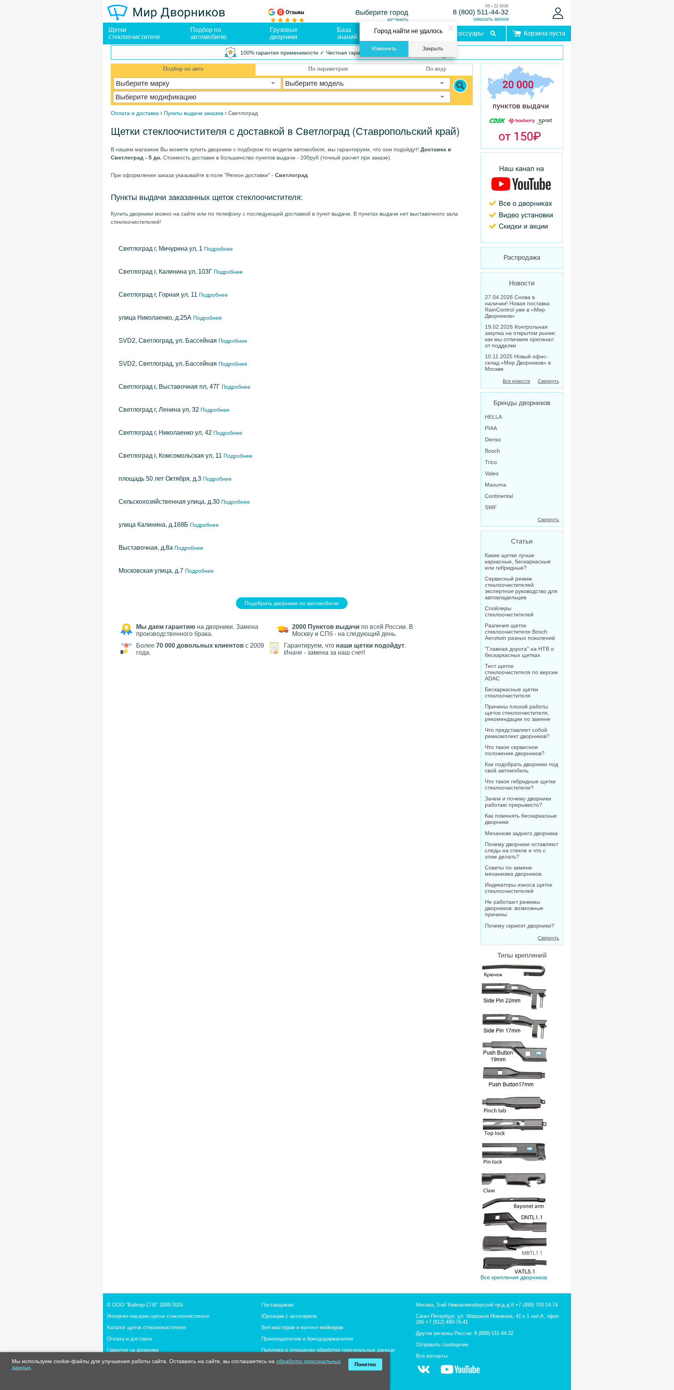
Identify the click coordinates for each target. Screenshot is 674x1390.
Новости (522, 283)
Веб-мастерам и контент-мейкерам (302, 1327)
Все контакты (431, 1356)
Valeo (491, 473)
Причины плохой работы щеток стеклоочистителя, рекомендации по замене (517, 712)
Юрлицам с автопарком (289, 1316)
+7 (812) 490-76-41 (447, 1322)
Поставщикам (277, 1305)
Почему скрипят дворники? (519, 926)
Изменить (384, 48)
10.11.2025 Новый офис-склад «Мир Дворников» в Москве (518, 362)
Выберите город (381, 12)
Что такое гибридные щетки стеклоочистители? (520, 784)
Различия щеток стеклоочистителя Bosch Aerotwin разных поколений (520, 631)
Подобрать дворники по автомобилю (292, 603)
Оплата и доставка (129, 1339)
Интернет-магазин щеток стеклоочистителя (158, 1316)
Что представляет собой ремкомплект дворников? (517, 733)
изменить (397, 19)
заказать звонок (491, 19)
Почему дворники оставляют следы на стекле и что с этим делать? (521, 850)
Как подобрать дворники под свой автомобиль (521, 767)
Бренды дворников (521, 403)
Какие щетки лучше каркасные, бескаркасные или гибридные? (518, 561)
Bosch (492, 451)
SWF (491, 507)
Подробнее (217, 249)
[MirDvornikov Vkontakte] (423, 1373)
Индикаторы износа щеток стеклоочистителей (518, 888)
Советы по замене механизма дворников (513, 870)
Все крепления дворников (514, 1277)
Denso (493, 439)
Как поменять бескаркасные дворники (521, 819)
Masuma (495, 485)
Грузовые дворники (284, 33)
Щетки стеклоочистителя (134, 33)
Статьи (522, 541)
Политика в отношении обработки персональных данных (328, 1350)
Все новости (516, 381)
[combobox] (197, 83)
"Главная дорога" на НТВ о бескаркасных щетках (519, 652)
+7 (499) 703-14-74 (536, 1305)
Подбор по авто (183, 69)
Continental (499, 496)
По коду (436, 69)
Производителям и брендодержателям (307, 1339)
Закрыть (432, 48)
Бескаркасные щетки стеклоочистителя (511, 692)
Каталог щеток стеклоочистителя (146, 1327)
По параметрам (328, 69)
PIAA (491, 428)
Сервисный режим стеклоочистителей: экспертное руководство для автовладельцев (521, 587)
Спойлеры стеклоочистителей (509, 611)
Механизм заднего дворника (521, 833)
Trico (491, 462)
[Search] (460, 86)
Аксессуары (466, 33)
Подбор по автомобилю (208, 33)
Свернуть (548, 381)
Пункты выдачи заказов (193, 113)
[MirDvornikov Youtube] (522, 197)
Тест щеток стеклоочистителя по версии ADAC (521, 672)
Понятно (365, 1364)
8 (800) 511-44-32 (481, 12)
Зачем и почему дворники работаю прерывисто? (518, 801)
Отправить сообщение (442, 1345)
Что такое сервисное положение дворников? (515, 750)
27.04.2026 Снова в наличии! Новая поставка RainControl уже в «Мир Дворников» (517, 306)
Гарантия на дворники (132, 1350)
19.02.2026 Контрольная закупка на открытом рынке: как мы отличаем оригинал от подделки (520, 336)
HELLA (493, 417)
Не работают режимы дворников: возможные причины (514, 908)
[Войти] (558, 13)
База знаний (347, 33)
